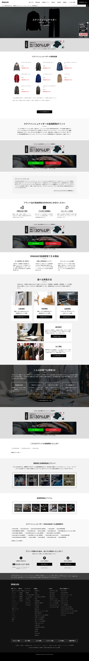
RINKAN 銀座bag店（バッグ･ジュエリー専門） (67, 530)
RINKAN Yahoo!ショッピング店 (66, 594)
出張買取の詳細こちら (21, 317)
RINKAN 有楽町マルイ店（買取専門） (54, 533)
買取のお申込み (52, 596)
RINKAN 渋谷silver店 (24, 528)
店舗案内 (65, 2)
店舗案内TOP (37, 590)
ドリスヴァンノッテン (26, 448)
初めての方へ (28, 590)
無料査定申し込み (83, 2)
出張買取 (20, 594)
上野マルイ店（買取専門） (39, 619)
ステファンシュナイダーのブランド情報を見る (63, 190)
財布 (13, 621)
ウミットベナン (36, 448)
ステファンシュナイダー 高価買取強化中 (30, 5)
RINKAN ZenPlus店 (64, 602)
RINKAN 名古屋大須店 (65, 535)
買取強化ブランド (45, 2)
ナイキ (13, 598)
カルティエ (14, 592)
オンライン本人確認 (53, 602)
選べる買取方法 (22, 590)
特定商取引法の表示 (28, 645)
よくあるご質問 (72, 2)
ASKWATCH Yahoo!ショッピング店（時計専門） (69, 611)
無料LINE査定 (52, 594)
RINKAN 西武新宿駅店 (61, 528)
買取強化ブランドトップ (17, 5)
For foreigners (28, 604)
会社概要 (17, 645)
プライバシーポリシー (38, 645)
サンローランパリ (15, 602)
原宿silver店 (37, 604)
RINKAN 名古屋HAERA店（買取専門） (19, 537)
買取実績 (59, 2)
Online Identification (53, 606)
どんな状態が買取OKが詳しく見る (45, 400)
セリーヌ (13, 594)
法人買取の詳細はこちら (58, 355)
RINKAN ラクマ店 (64, 598)
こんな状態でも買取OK (30, 594)
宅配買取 (20, 592)
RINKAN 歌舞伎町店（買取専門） (18, 530)
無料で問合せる (44, 564)
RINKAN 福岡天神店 (62, 537)
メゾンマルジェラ (15, 448)
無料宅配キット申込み (54, 598)
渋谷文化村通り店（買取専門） (40, 596)
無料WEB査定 (52, 592)
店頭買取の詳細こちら (67, 317)
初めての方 (31, 2)
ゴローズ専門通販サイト (65, 604)
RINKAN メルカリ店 (64, 600)
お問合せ (59, 645)
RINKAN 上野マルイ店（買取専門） (19, 535)
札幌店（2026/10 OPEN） (39, 623)
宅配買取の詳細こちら (44, 317)
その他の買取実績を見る (44, 111)
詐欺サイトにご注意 (52, 645)
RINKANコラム (28, 602)
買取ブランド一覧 (15, 590)
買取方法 (53, 2)
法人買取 (20, 600)
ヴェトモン (14, 600)
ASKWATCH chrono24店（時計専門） (67, 613)
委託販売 (20, 598)
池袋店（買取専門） (38, 613)
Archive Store (63, 615)
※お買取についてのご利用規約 (16, 540)
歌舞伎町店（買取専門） (39, 602)
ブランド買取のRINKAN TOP (7, 5)
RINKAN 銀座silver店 (52, 530)
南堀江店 (36, 631)
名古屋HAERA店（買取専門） (40, 627)
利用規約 (21, 645)
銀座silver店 (37, 609)
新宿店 (36, 598)
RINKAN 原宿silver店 (31, 530)
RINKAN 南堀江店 (41, 537)
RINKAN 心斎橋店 (32, 537)
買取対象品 (37, 2)
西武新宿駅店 (37, 600)
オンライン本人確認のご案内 (55, 600)
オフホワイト (14, 606)
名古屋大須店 (37, 625)
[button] (35, 163)
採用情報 (70, 645)
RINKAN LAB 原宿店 (41, 530)
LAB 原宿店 (37, 606)
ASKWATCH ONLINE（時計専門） (67, 606)
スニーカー (14, 617)
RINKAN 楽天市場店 (64, 592)
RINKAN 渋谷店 (15, 528)
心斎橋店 (36, 629)
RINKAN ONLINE (64, 590)
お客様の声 (28, 598)
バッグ (13, 613)
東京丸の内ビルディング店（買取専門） (42, 615)
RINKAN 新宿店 (51, 528)
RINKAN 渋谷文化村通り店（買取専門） (38, 528)
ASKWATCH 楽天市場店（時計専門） (67, 609)
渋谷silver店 (37, 594)
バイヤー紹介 (28, 600)
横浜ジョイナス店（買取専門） (40, 621)
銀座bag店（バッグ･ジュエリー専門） (41, 611)
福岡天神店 (37, 635)
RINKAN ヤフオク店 (64, 596)
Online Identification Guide (54, 604)
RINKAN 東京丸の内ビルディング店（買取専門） (35, 533)
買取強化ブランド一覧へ (15, 452)
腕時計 (13, 619)
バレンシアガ (14, 604)
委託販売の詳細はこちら (58, 336)
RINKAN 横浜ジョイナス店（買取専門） (35, 535)
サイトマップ (65, 645)
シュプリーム (14, 596)
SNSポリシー (45, 645)
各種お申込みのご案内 (54, 590)
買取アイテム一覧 (15, 609)
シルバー (13, 615)
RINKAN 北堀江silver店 (51, 537)
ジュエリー (14, 611)
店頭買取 (20, 596)
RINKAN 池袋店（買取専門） (17, 533)
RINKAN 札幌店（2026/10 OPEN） (52, 535)
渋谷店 (36, 592)
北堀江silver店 (37, 633)
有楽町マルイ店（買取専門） (40, 617)
